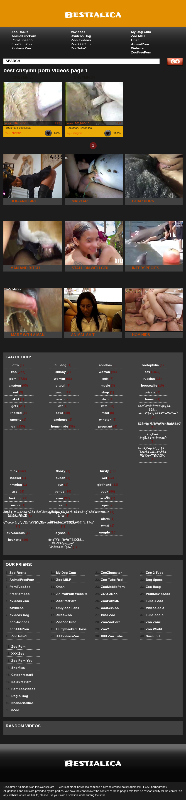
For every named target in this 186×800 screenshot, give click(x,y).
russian (152, 378)
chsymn (16, 133)
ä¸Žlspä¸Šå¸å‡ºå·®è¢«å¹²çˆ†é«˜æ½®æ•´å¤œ (64, 513)
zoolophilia (153, 365)
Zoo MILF (138, 36)
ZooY (102, 629)
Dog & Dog (17, 696)
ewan (63, 399)
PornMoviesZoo (155, 594)
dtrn (18, 365)
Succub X (150, 636)
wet (108, 478)
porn (18, 378)
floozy (63, 471)
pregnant (107, 426)
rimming (18, 484)
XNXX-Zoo (61, 615)
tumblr (63, 392)
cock (108, 491)
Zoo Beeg (150, 587)
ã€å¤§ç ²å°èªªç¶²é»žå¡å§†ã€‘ (154, 425)
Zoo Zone (150, 622)
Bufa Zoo (105, 615)
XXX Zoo (15, 653)
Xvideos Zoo (21, 48)
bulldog (62, 365)
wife (107, 406)
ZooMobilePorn (110, 587)
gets (18, 406)
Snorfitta (15, 667)
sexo (63, 413)
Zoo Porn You (19, 660)
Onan (135, 40)
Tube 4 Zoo (151, 601)
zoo (18, 372)
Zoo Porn (16, 646)
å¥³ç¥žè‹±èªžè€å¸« (63, 524)
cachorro (63, 419)
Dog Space (151, 579)
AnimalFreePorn (24, 36)
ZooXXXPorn (81, 44)
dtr (63, 406)
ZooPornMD (107, 601)
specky (18, 419)
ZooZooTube (63, 622)
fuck (18, 471)
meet (108, 413)
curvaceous (18, 533)
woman (108, 372)
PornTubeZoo (22, 40)
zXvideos (78, 32)
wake (107, 512)
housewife (152, 385)
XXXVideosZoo (65, 636)
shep (107, 392)
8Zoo (12, 710)
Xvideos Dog (81, 36)
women (63, 378)
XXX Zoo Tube (109, 636)
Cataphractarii (19, 675)
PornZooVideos (20, 689)
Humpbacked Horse (69, 629)
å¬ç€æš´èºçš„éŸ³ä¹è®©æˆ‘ (152, 437)
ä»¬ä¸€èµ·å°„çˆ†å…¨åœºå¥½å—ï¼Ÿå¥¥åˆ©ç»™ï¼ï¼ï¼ (152, 453)
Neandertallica (20, 703)
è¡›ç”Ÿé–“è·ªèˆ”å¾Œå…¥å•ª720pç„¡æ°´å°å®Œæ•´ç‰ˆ (64, 543)
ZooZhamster (108, 572)
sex (153, 372)
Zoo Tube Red (109, 579)
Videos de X (152, 608)
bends (63, 491)
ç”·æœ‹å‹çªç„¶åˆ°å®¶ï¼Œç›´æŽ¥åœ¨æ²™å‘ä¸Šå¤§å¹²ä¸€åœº (19, 524)
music (108, 385)
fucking (18, 498)
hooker (18, 478)
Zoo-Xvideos (81, 40)
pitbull (63, 385)
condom (108, 365)
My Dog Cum (141, 32)
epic (108, 505)
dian (108, 399)
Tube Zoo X (152, 615)
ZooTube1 (79, 48)
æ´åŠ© (107, 498)
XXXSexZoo (107, 608)
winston (108, 419)
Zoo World (151, 629)
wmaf (107, 525)
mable (18, 505)
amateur (18, 385)
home (152, 399)
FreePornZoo (22, 44)
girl (18, 426)
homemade (63, 426)
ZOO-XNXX (106, 594)
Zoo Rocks (20, 32)
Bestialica (93, 14)
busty (108, 471)
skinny (63, 372)
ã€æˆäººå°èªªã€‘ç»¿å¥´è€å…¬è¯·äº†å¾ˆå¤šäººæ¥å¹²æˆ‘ (154, 411)
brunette (18, 539)
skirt (18, 399)
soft (107, 378)
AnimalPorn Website (140, 46)
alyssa (63, 533)
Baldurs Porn (19, 682)
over (63, 498)
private (152, 392)
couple (108, 532)
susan (63, 478)
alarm (108, 519)
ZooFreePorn (141, 52)
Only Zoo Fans (65, 608)
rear (63, 505)
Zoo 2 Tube (151, 572)
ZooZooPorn (107, 622)
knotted (18, 413)
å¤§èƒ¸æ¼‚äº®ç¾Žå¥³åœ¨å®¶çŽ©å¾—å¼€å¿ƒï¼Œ (19, 513)
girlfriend (107, 484)
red (18, 392)
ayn (63, 484)
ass (18, 491)
